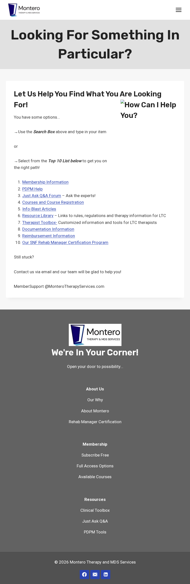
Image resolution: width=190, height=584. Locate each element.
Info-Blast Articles (39, 208)
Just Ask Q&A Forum (41, 195)
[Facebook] (84, 574)
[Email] (94, 574)
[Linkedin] (105, 574)
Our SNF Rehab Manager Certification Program (65, 242)
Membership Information (45, 182)
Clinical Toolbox (95, 510)
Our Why (95, 399)
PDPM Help (32, 188)
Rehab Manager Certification (95, 421)
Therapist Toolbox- (39, 222)
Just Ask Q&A (95, 521)
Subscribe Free (95, 455)
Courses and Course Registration (53, 202)
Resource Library (37, 215)
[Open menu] (178, 10)
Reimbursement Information (48, 235)
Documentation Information (48, 229)
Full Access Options (95, 465)
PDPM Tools (95, 531)
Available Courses (95, 476)
